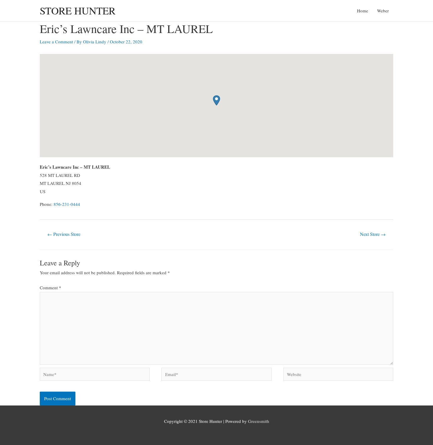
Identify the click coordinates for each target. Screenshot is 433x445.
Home (362, 11)
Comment (50, 287)
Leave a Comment (56, 42)
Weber (383, 11)
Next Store (373, 234)
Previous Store (63, 234)
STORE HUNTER (77, 10)
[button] (216, 100)
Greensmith (258, 421)
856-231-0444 (67, 204)
